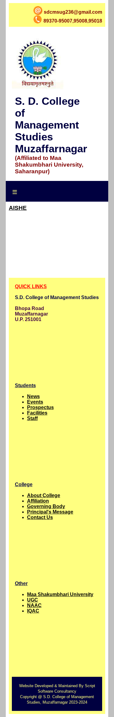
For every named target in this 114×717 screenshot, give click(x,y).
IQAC (33, 610)
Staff (32, 418)
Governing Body (46, 506)
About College (43, 495)
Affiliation (38, 500)
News (33, 396)
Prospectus (40, 407)
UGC (32, 599)
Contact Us (40, 517)
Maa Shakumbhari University (60, 594)
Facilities (37, 412)
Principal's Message (50, 511)
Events (35, 401)
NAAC (34, 605)
